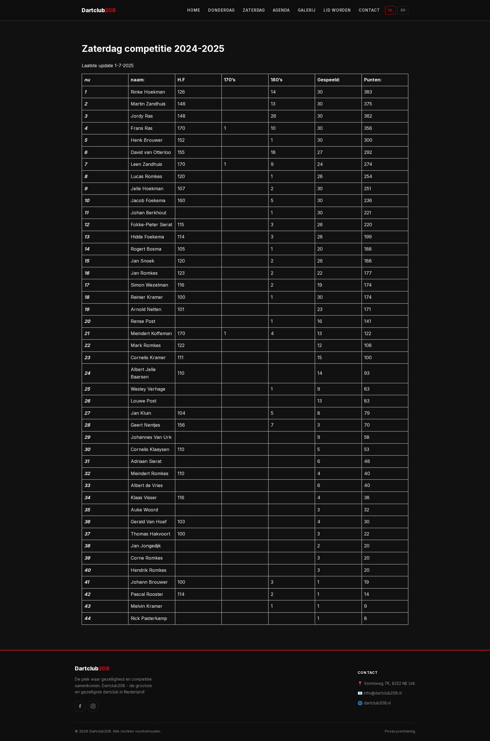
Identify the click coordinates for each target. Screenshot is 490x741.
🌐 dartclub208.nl (374, 702)
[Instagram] (93, 706)
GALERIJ (307, 10)
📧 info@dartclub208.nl (380, 693)
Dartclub (99, 10)
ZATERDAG (254, 10)
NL (390, 10)
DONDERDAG (221, 10)
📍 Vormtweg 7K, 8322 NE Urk (386, 683)
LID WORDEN (337, 10)
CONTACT (369, 10)
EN (403, 10)
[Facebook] (80, 706)
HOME (193, 10)
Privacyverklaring (400, 731)
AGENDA (281, 10)
